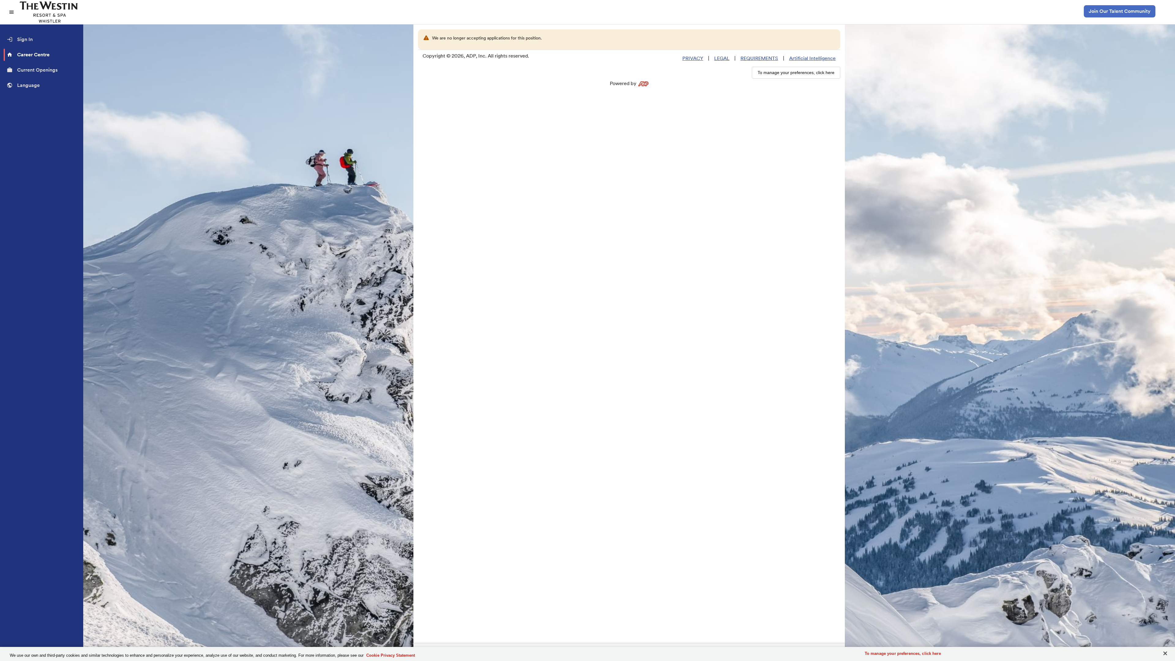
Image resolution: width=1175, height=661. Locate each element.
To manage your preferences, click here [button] (796, 72)
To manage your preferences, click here (903, 653)
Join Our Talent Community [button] (1120, 11)
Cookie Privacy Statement (390, 655)
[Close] (1165, 653)
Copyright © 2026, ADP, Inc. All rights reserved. (476, 56)
